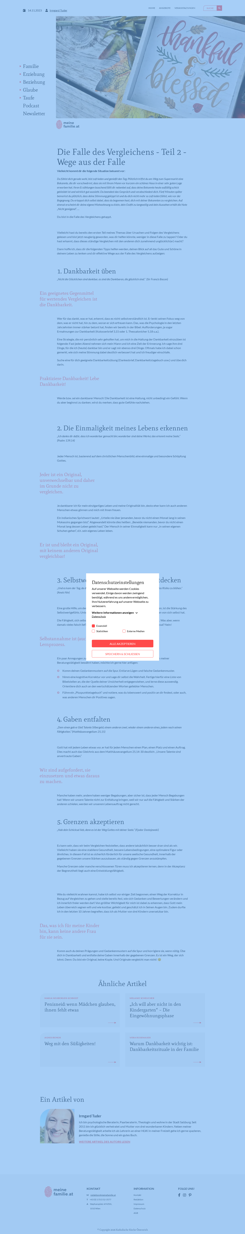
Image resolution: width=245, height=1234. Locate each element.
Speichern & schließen (122, 653)
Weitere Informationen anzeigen (113, 612)
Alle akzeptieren (122, 643)
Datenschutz (99, 616)
